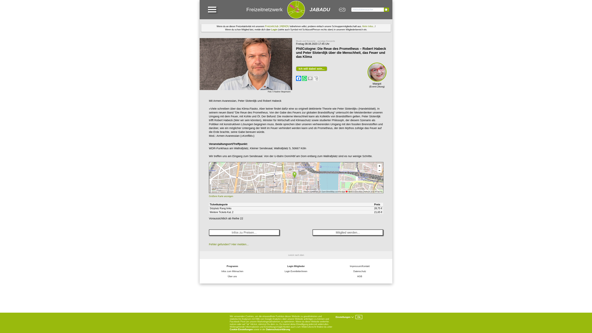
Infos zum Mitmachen (232, 271)
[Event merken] (316, 80)
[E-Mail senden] (310, 80)
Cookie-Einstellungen (241, 329)
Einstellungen (343, 317)
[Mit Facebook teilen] (298, 80)
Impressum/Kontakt (360, 266)
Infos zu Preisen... (244, 232)
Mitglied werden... (348, 232)
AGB (359, 276)
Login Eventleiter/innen (296, 271)
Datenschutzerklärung (278, 329)
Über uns (232, 276)
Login (274, 29)
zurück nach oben (296, 255)
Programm (232, 266)
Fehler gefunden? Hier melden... (229, 244)
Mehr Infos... (368, 26)
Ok (358, 317)
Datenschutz (359, 271)
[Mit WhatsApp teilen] (304, 80)
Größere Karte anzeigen (221, 196)
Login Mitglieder (296, 266)
